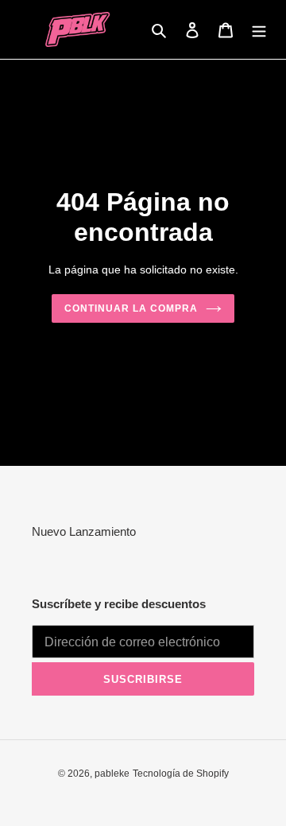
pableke (112, 773)
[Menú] (259, 30)
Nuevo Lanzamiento (84, 531)
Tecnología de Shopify (181, 773)
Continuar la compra (130, 308)
